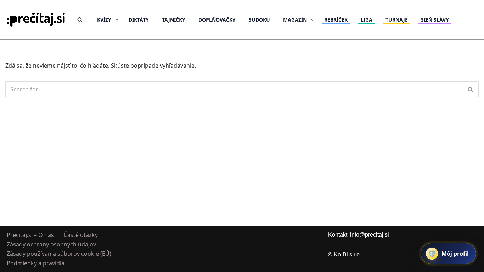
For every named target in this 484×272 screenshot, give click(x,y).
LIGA (366, 19)
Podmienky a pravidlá (35, 263)
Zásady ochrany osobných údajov (51, 244)
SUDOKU (259, 19)
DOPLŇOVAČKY (217, 19)
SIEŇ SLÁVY (435, 19)
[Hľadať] (80, 19)
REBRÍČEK (336, 19)
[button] (117, 19)
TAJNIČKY (173, 19)
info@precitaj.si (369, 235)
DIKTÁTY (139, 19)
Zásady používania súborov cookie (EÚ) (59, 253)
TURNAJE (396, 19)
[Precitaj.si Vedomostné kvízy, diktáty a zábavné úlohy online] (36, 19)
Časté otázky (81, 235)
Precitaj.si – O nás (30, 235)
